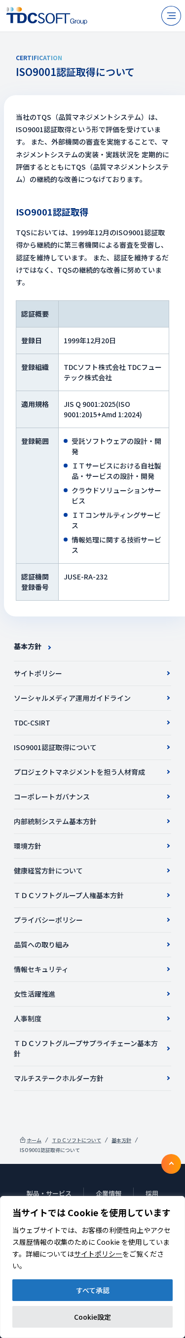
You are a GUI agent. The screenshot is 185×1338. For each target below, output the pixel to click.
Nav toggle (171, 16)
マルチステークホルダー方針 (59, 1078)
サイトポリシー (98, 1254)
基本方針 (27, 646)
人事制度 (27, 1018)
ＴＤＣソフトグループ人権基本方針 (69, 895)
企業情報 (108, 1193)
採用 (152, 1193)
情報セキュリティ (41, 969)
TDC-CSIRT (32, 722)
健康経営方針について (48, 870)
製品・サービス (49, 1193)
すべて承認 (93, 1290)
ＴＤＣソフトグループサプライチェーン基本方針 (86, 1048)
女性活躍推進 (34, 994)
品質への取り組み (41, 944)
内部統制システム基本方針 (55, 821)
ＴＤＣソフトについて (76, 1140)
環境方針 (27, 846)
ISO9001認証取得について (55, 747)
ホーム (34, 1140)
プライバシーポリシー (48, 920)
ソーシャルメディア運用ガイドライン (72, 698)
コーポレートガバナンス (52, 796)
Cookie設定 (92, 1317)
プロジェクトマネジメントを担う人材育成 (79, 772)
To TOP (171, 1164)
